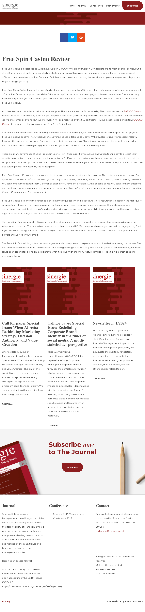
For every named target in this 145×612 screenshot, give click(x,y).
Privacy (6, 601)
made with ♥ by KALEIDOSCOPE (125, 601)
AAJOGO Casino (132, 111)
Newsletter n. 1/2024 (110, 323)
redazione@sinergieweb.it (110, 531)
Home (71, 5)
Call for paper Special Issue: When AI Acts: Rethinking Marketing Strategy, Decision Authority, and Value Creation (21, 333)
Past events (113, 5)
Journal (82, 5)
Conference (96, 5)
